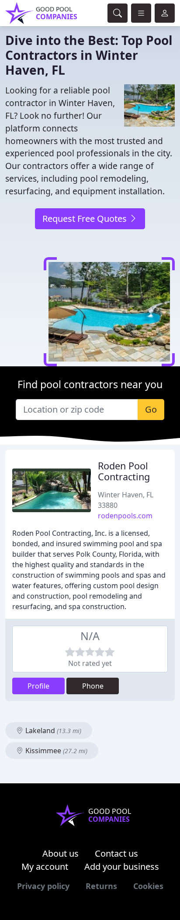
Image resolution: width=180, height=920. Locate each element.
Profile (38, 686)
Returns (101, 886)
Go (151, 409)
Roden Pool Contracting (124, 471)
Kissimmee (55, 750)
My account (44, 866)
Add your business (121, 866)
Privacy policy (43, 886)
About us (60, 853)
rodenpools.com (125, 515)
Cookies (148, 886)
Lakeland (52, 730)
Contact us (116, 853)
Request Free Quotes (85, 218)
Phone (93, 686)
